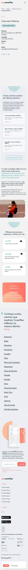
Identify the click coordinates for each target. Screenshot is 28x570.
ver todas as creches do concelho (14, 157)
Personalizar (14, 565)
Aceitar (6, 565)
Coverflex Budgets (5, 501)
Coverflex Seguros (5, 496)
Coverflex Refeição (5, 493)
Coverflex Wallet (5, 487)
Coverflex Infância (5, 490)
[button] (25, 2)
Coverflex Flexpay (5, 499)
